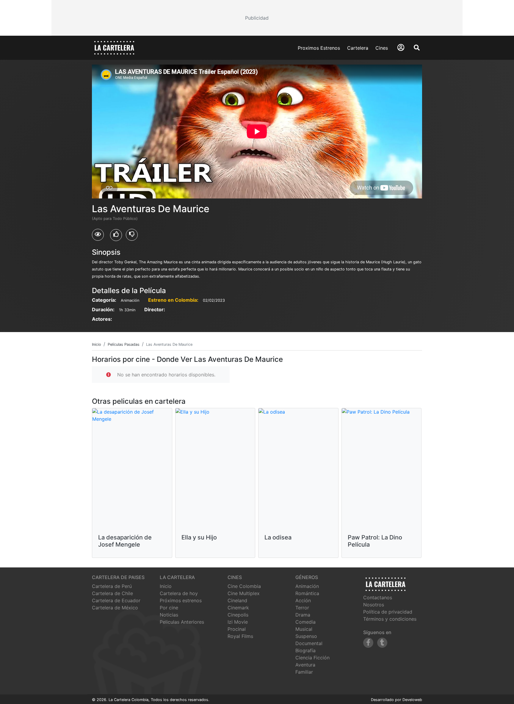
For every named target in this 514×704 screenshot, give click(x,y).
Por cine (169, 608)
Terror (302, 608)
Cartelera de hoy (179, 593)
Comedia (305, 622)
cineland (237, 600)
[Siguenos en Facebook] (368, 643)
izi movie (238, 622)
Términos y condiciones (389, 619)
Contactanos (377, 597)
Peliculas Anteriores (182, 622)
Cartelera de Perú (112, 586)
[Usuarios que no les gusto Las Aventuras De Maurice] (132, 235)
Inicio (166, 586)
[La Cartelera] (114, 47)
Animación (307, 586)
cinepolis (238, 615)
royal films (240, 636)
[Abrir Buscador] (417, 47)
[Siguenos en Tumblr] (382, 643)
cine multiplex (244, 593)
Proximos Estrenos (319, 48)
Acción (303, 600)
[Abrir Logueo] (400, 47)
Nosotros (373, 605)
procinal (237, 629)
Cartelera (357, 48)
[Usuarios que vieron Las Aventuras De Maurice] (98, 235)
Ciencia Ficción (312, 658)
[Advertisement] (257, 18)
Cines (381, 48)
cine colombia (244, 586)
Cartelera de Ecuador (116, 600)
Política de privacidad (387, 612)
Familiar (304, 672)
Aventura (305, 665)
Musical (303, 629)
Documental (308, 643)
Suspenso (306, 636)
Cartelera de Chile (112, 593)
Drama (302, 615)
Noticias (169, 615)
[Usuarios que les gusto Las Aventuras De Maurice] (116, 235)
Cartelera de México (115, 608)
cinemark (238, 608)
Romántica (307, 593)
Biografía (305, 650)
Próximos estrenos (181, 600)
